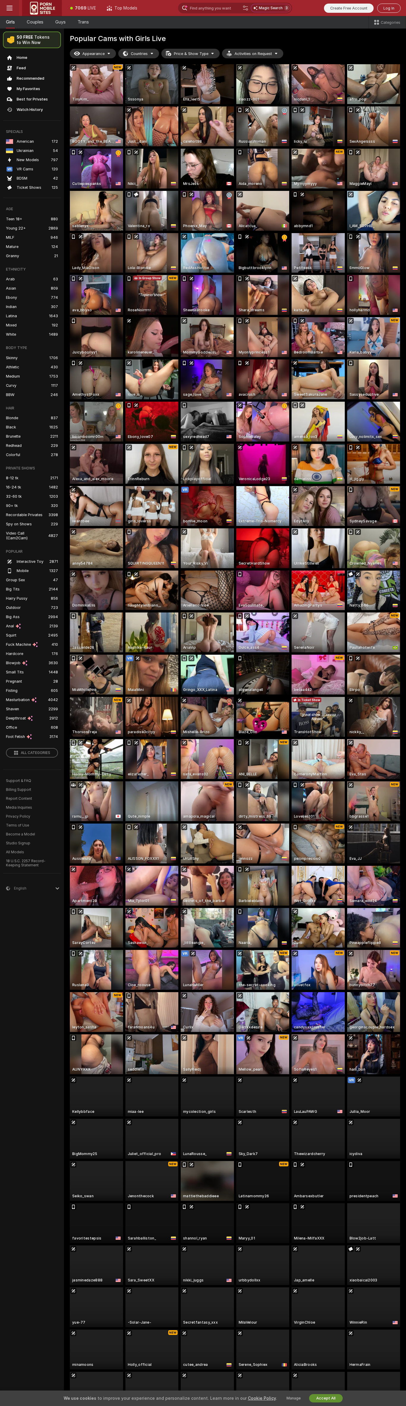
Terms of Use (17, 825)
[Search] (245, 8)
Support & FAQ (18, 781)
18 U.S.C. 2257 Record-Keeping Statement (25, 863)
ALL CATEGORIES (35, 753)
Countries (139, 53)
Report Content (19, 799)
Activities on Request (253, 53)
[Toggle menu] (9, 8)
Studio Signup (18, 843)
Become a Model (20, 834)
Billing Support (18, 790)
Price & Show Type (191, 53)
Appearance (93, 53)
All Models (15, 852)
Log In (388, 8)
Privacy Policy (18, 816)
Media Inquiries (19, 807)
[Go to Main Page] (42, 8)
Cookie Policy (262, 1398)
